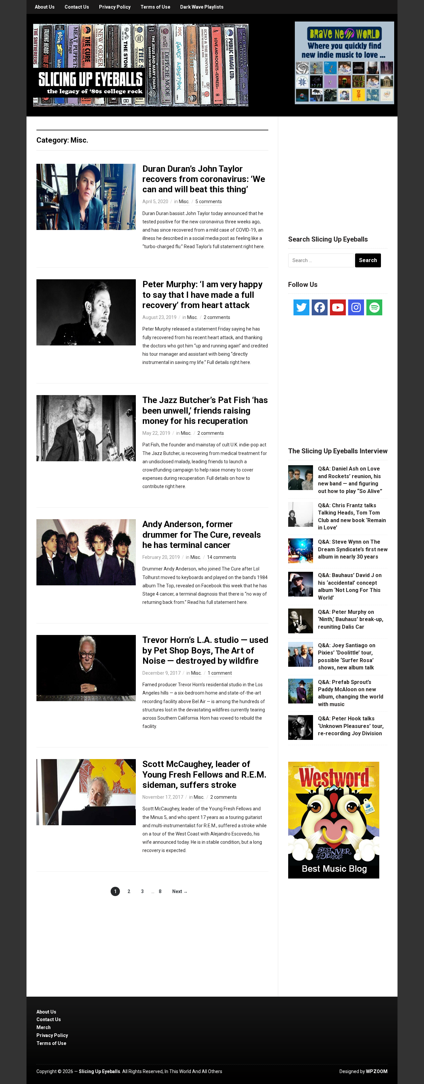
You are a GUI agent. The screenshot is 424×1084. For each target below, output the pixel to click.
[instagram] (356, 307)
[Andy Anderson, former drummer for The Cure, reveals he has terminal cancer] (86, 552)
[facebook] (320, 307)
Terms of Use (155, 7)
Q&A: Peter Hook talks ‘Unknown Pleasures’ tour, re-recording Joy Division (351, 726)
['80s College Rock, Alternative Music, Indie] (140, 65)
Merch (43, 1027)
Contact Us (77, 7)
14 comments (221, 557)
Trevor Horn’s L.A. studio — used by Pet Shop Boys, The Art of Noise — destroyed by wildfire (205, 650)
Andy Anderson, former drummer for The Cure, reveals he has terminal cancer (201, 534)
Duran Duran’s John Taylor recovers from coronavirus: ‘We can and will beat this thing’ (203, 179)
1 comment (220, 673)
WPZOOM (377, 1071)
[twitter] (301, 307)
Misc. (184, 201)
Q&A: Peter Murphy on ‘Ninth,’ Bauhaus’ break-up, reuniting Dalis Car (350, 619)
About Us (45, 7)
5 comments (208, 201)
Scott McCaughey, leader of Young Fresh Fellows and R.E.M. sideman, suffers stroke (204, 774)
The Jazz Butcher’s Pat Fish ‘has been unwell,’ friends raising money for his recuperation (205, 410)
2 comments (217, 317)
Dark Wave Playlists (202, 7)
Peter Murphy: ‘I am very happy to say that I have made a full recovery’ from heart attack (202, 294)
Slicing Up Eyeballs (99, 1071)
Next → (180, 891)
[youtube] (338, 307)
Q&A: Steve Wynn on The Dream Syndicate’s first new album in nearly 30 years (353, 549)
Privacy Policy (115, 7)
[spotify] (374, 307)
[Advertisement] (338, 167)
